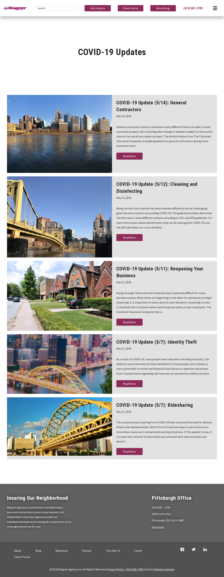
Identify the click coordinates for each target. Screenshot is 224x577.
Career (138, 550)
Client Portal (22, 557)
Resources (61, 550)
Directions (158, 527)
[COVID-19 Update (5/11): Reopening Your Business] (59, 296)
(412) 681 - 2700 (161, 507)
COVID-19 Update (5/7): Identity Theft (156, 342)
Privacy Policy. (115, 569)
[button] (98, 8)
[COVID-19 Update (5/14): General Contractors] (59, 134)
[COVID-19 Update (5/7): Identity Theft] (59, 364)
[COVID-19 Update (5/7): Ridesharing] (59, 426)
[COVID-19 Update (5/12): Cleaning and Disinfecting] (59, 216)
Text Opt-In (113, 550)
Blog (38, 550)
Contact (87, 550)
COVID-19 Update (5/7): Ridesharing (154, 405)
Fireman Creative (164, 569)
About (17, 550)
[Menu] (215, 8)
